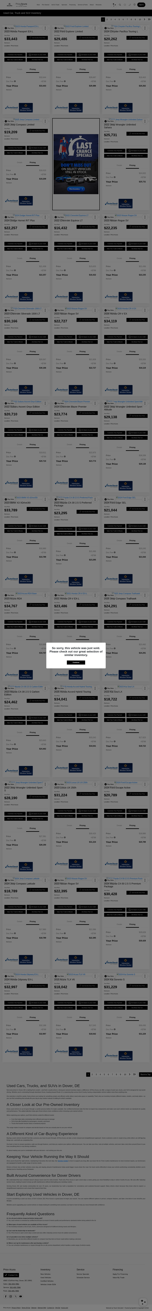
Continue (76, 662)
